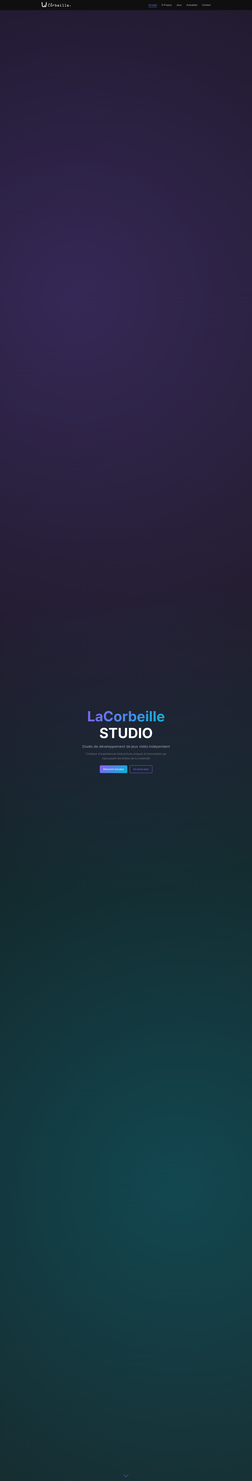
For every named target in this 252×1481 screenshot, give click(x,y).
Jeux (179, 4)
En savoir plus (141, 769)
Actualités (191, 4)
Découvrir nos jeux (113, 769)
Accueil (152, 4)
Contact (206, 4)
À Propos (166, 4)
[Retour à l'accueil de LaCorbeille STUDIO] (56, 5)
